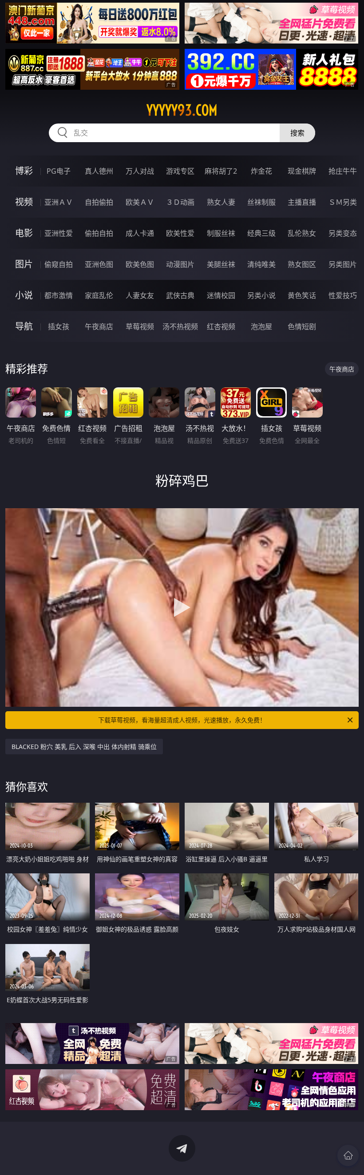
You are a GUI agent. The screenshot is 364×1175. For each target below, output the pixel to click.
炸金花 (261, 171)
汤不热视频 (180, 326)
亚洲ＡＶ (58, 202)
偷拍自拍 (99, 233)
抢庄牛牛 (342, 171)
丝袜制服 (261, 202)
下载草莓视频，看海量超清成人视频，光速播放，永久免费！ (182, 720)
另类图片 (342, 264)
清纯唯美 (261, 264)
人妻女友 (140, 295)
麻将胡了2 (221, 171)
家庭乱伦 (99, 295)
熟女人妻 (221, 202)
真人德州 (99, 171)
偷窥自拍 (58, 264)
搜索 (297, 133)
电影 (24, 233)
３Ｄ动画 (180, 202)
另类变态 (342, 233)
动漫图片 (180, 264)
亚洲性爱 (58, 233)
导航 (24, 326)
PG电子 (59, 171)
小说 (24, 295)
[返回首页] (348, 1155)
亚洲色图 (99, 264)
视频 (24, 202)
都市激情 (58, 295)
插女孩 (58, 326)
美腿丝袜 (221, 264)
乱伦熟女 (302, 233)
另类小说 (261, 295)
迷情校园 (221, 295)
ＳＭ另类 (342, 202)
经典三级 (261, 233)
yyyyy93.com (182, 110)
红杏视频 (221, 326)
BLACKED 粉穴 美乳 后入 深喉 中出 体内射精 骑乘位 (84, 746)
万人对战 (140, 171)
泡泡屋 (261, 326)
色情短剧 (302, 326)
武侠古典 (180, 295)
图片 (24, 264)
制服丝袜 (221, 233)
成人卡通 (140, 233)
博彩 (24, 171)
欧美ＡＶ (140, 202)
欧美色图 (140, 264)
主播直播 (302, 202)
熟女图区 (302, 264)
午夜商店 (99, 326)
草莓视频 (140, 326)
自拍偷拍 (99, 202)
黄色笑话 (302, 295)
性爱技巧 (342, 295)
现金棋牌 (302, 171)
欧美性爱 (180, 233)
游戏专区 (180, 171)
